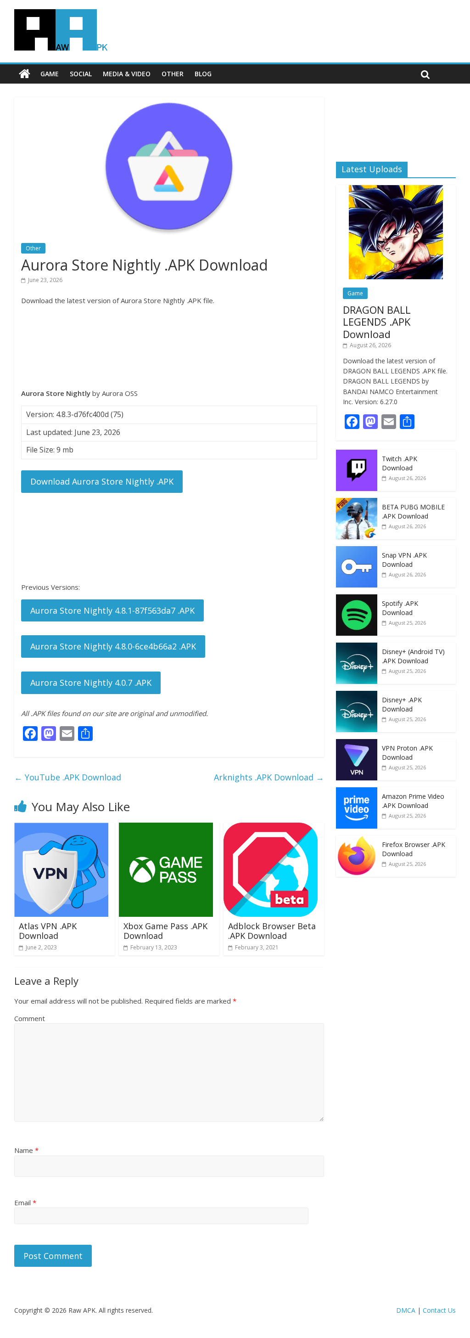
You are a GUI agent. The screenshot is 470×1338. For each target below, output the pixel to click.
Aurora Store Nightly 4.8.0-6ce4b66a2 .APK (113, 646)
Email (25, 1202)
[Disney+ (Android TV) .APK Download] (356, 647)
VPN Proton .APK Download (407, 753)
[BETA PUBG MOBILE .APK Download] (356, 502)
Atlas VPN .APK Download (48, 931)
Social (81, 73)
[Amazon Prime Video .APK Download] (356, 792)
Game (49, 73)
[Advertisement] (169, 347)
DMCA (405, 1310)
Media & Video (127, 73)
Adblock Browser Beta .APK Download (272, 931)
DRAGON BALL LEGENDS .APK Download (377, 322)
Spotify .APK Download (400, 608)
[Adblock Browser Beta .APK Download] (271, 828)
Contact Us (439, 1310)
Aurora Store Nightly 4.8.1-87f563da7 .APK (112, 610)
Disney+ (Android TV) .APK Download (413, 656)
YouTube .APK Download (67, 777)
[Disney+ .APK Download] (356, 695)
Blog (203, 73)
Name (26, 1150)
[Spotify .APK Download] (356, 599)
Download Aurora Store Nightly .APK (101, 481)
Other (173, 73)
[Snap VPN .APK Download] (356, 551)
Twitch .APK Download (399, 463)
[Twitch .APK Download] (356, 454)
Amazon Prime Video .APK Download (413, 801)
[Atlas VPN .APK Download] (61, 828)
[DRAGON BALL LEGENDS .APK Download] (396, 190)
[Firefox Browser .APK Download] (356, 840)
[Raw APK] (24, 74)
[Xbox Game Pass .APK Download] (166, 828)
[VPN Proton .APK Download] (356, 744)
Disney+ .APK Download (402, 704)
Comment (29, 1018)
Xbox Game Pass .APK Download (165, 931)
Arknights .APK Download (269, 777)
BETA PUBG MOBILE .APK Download (413, 511)
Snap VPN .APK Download (404, 560)
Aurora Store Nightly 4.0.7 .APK (90, 682)
